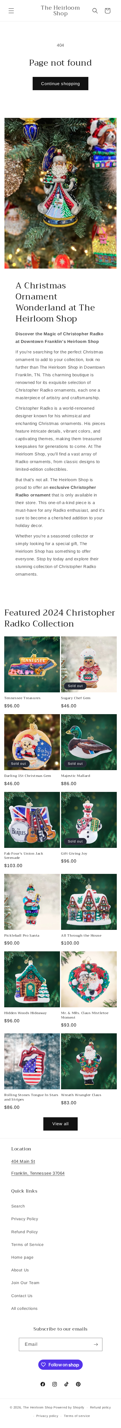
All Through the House (81, 936)
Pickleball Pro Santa (21, 936)
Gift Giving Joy (74, 854)
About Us (20, 1270)
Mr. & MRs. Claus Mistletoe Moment (85, 1015)
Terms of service (77, 1416)
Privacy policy (47, 1416)
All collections (24, 1308)
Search (18, 1206)
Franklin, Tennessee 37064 (38, 1173)
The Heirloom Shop (38, 1407)
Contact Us (22, 1295)
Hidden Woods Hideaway (25, 1013)
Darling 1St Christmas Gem (27, 776)
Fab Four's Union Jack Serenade (24, 856)
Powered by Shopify (68, 1407)
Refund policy (100, 1407)
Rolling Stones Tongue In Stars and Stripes (31, 1097)
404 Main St (23, 1161)
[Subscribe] (96, 1344)
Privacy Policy (24, 1219)
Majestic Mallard (75, 776)
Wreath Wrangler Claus (81, 1095)
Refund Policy (24, 1232)
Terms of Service (27, 1244)
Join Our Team (25, 1282)
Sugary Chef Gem (76, 698)
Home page (22, 1257)
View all (60, 1123)
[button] (11, 11)
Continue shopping (60, 83)
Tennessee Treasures (22, 698)
